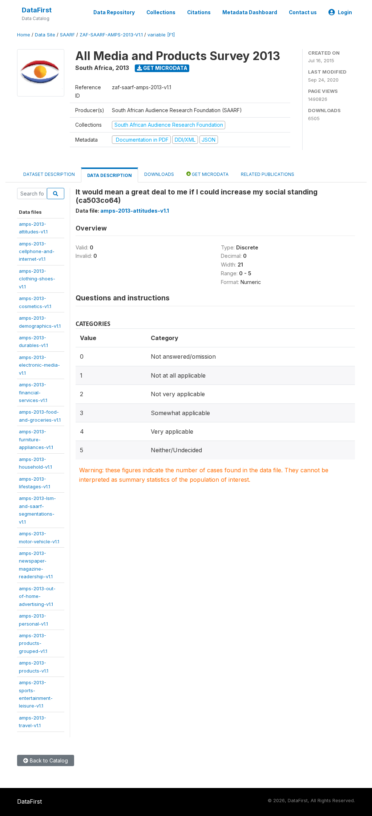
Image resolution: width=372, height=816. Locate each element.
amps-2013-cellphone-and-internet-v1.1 (36, 251)
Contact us (303, 12)
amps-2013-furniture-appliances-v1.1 (36, 439)
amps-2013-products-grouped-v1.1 (33, 643)
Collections (160, 12)
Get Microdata (164, 68)
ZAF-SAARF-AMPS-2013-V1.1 (111, 35)
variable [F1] (161, 35)
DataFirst (37, 10)
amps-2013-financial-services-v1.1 (33, 392)
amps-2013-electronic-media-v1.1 (39, 365)
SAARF (67, 35)
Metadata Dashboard (249, 12)
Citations (199, 12)
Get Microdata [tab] (210, 174)
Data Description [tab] (109, 175)
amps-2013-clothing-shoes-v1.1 (37, 278)
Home (23, 35)
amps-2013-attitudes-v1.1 (134, 211)
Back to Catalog (48, 760)
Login (345, 12)
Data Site (45, 35)
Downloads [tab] (159, 174)
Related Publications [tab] (267, 174)
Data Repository (114, 12)
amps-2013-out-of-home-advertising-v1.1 (37, 596)
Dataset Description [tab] (49, 174)
